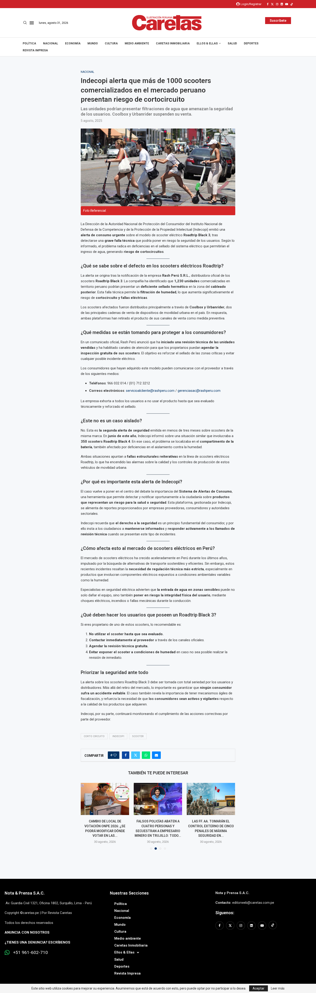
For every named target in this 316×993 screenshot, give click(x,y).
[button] (87, 816)
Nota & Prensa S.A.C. (25, 893)
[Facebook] (268, 4)
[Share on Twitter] (135, 755)
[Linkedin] (281, 4)
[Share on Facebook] (125, 755)
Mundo (92, 43)
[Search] (25, 23)
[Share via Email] (156, 755)
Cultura (111, 43)
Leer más (278, 988)
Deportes (251, 43)
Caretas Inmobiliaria (173, 43)
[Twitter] (272, 4)
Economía (73, 43)
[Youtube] (286, 4)
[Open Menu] (32, 23)
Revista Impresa (35, 50)
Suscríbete (278, 20)
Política (29, 43)
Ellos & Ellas (207, 43)
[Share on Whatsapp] (146, 755)
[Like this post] (115, 755)
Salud (232, 43)
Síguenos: (224, 912)
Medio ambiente (137, 43)
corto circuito (94, 736)
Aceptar (258, 988)
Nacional (50, 43)
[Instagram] (277, 4)
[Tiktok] (291, 4)
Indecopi (118, 736)
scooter (138, 736)
